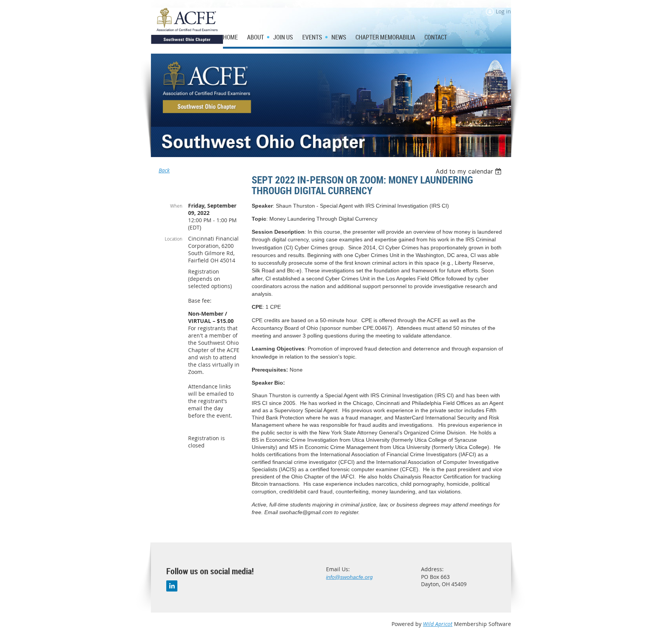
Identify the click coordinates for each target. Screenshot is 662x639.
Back (164, 170)
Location (173, 239)
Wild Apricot (437, 624)
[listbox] (469, 171)
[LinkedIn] (171, 585)
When (176, 206)
